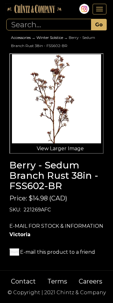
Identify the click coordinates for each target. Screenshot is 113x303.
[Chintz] (34, 9)
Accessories (21, 37)
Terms (57, 281)
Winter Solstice (49, 37)
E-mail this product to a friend (57, 252)
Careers (90, 281)
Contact (23, 281)
